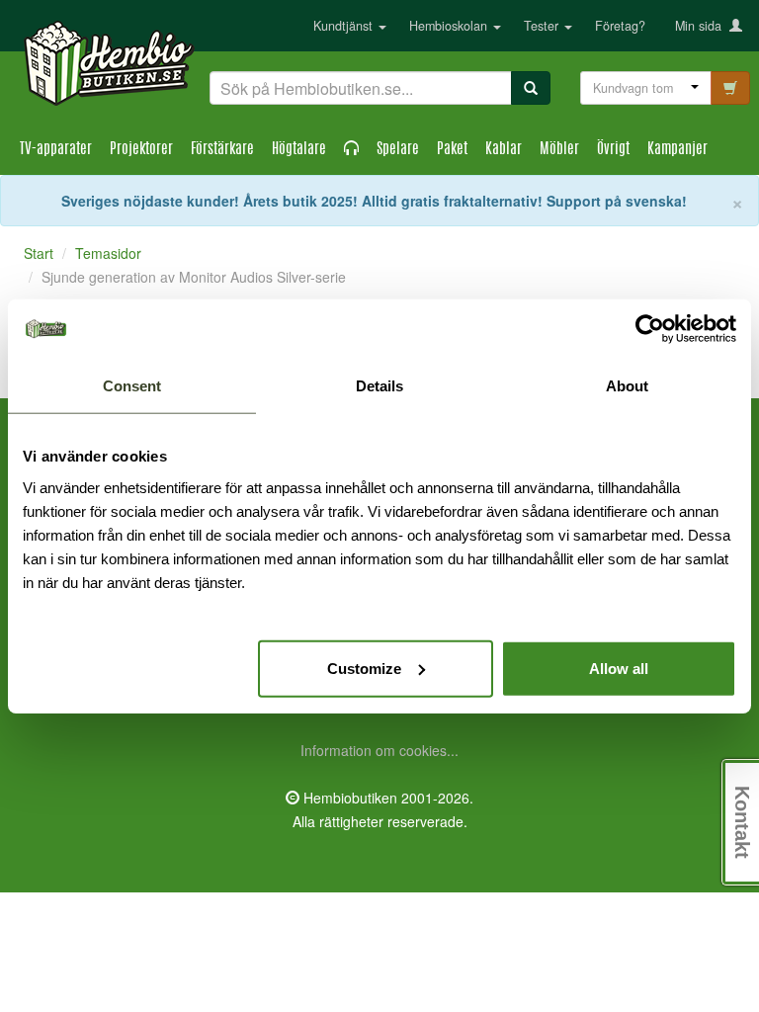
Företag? (620, 26)
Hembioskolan (450, 26)
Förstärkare (222, 149)
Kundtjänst (345, 26)
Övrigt (613, 149)
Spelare (398, 149)
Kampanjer (677, 149)
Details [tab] (379, 386)
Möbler (559, 149)
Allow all (618, 667)
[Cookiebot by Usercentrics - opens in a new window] (649, 329)
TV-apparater (56, 149)
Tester (543, 26)
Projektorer (141, 149)
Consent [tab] (132, 386)
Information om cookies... (379, 750)
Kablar (503, 149)
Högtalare (299, 149)
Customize (364, 667)
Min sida (702, 26)
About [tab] (627, 386)
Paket (452, 149)
